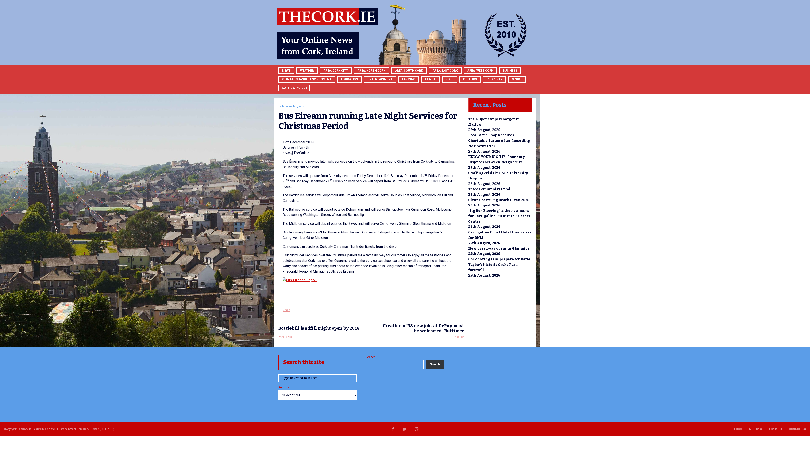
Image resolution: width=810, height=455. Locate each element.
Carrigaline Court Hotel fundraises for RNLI (499, 235)
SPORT (517, 79)
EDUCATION (349, 79)
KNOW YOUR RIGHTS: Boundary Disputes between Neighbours (496, 160)
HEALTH (430, 79)
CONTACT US (797, 429)
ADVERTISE (775, 429)
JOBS (450, 79)
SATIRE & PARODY (294, 88)
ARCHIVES (755, 429)
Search (370, 357)
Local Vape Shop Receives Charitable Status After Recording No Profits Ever (499, 140)
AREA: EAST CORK (445, 70)
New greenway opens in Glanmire (498, 248)
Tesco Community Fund (489, 189)
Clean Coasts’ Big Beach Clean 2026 (498, 200)
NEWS (286, 310)
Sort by (283, 388)
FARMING (408, 79)
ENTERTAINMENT (380, 79)
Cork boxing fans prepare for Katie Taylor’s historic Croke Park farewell (499, 264)
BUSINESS (510, 70)
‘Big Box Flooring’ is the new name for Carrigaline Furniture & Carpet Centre (499, 216)
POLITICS (470, 79)
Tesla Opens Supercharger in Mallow (494, 122)
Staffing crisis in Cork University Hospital (498, 176)
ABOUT (737, 429)
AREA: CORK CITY (336, 70)
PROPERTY (494, 79)
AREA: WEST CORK (480, 70)
